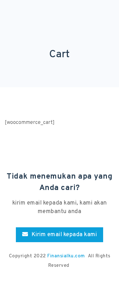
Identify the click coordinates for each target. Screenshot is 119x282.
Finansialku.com (66, 256)
